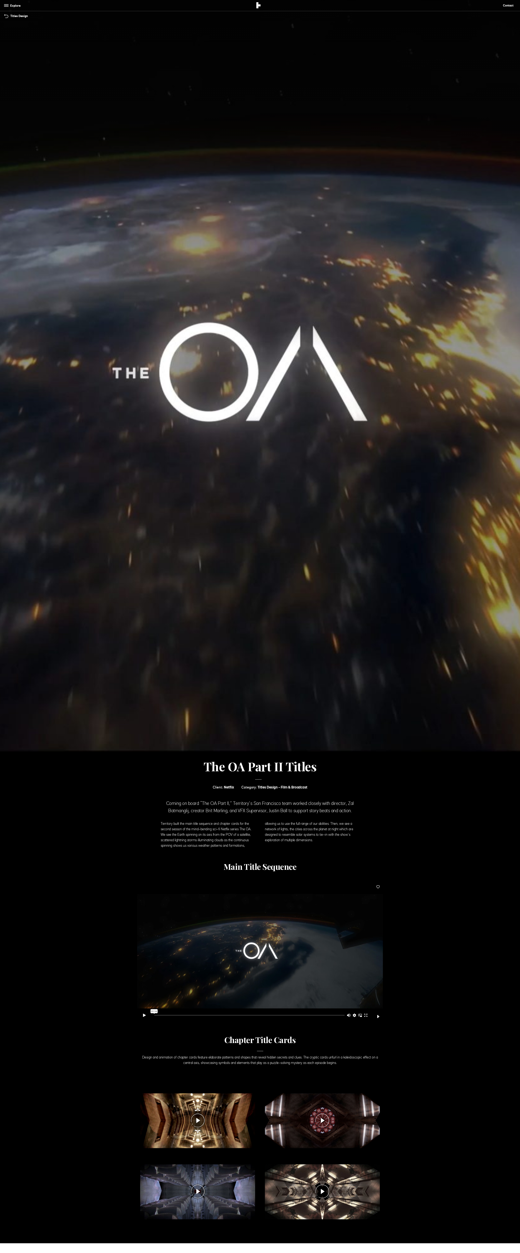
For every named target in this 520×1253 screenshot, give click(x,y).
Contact (508, 5)
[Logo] (258, 6)
